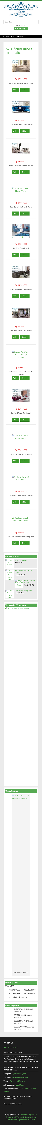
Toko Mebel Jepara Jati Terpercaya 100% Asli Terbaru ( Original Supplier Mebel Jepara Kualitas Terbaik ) (21, 1117)
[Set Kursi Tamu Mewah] (21, 231)
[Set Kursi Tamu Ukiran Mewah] (21, 437)
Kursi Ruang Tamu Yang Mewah (21, 124)
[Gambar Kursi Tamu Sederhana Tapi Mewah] (21, 354)
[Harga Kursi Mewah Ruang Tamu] (21, 66)
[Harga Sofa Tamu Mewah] (19, 584)
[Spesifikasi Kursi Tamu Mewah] (21, 272)
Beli (15, 90)
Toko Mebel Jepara (11, 1047)
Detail (24, 90)
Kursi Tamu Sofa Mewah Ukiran (21, 207)
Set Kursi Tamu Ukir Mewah (21, 413)
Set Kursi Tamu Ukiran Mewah (21, 454)
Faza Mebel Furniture (20, 1077)
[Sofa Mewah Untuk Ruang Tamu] (9, 575)
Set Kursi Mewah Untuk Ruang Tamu (21, 537)
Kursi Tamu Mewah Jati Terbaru (21, 331)
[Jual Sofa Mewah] (9, 563)
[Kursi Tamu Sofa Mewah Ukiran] (21, 190)
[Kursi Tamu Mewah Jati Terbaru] (21, 313)
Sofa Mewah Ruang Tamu (23, 591)
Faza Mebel (19, 1085)
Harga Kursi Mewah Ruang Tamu (21, 83)
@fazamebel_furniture (21, 1074)
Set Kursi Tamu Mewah (21, 248)
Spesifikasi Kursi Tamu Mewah (21, 289)
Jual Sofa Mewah (20, 560)
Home (3, 36)
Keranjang (20, 28)
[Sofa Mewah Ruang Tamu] (9, 594)
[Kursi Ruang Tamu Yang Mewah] (21, 107)
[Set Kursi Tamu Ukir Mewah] (21, 396)
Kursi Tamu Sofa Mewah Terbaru (21, 166)
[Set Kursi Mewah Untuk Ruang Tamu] (21, 519)
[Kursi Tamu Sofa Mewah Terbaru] (21, 148)
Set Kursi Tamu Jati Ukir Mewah (21, 495)
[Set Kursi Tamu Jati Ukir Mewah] (21, 478)
